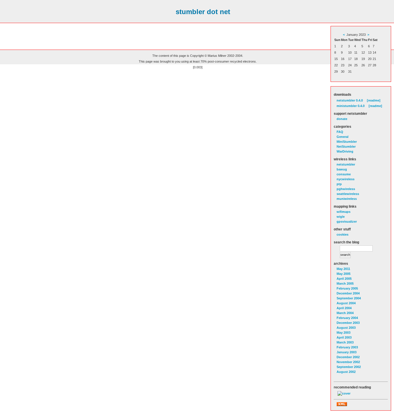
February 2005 (347, 288)
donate (342, 119)
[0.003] (197, 67)
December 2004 (348, 293)
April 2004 (344, 308)
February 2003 (347, 347)
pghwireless (346, 189)
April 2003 (344, 337)
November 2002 (348, 362)
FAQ (340, 132)
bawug (342, 169)
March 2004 (345, 313)
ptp (339, 184)
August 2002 (346, 371)
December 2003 (348, 322)
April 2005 (344, 278)
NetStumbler (346, 146)
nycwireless (345, 179)
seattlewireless (348, 194)
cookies (342, 234)
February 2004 (347, 318)
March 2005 (345, 283)
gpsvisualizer (347, 221)
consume (344, 174)
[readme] (373, 100)
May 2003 (343, 332)
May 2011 (343, 269)
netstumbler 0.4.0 (350, 100)
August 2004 (346, 303)
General (342, 136)
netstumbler (346, 164)
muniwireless (347, 198)
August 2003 (346, 327)
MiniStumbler (347, 141)
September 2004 (349, 298)
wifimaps (343, 211)
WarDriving (345, 151)
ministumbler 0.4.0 (351, 106)
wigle (341, 216)
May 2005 (343, 273)
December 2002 (348, 357)
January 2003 (347, 352)
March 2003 (345, 342)
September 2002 (349, 367)
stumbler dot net (203, 12)
